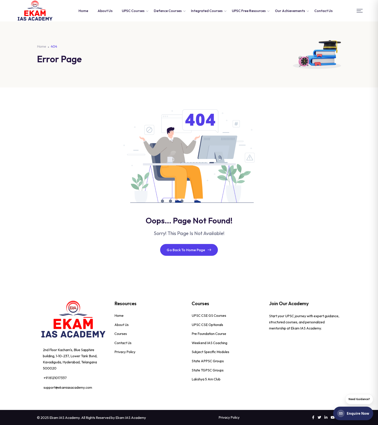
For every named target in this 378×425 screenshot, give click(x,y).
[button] (360, 11)
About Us (105, 11)
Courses (120, 333)
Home (83, 11)
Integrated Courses (206, 11)
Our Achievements (290, 11)
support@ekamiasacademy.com (68, 387)
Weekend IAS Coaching (209, 343)
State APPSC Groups (208, 361)
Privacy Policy (124, 352)
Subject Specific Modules (210, 352)
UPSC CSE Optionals (207, 324)
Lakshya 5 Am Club (206, 379)
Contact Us (323, 11)
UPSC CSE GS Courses (209, 315)
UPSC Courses (133, 11)
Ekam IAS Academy (131, 417)
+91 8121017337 (55, 378)
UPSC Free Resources (249, 11)
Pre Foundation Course (209, 333)
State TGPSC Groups (208, 370)
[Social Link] (313, 417)
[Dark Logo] (34, 10)
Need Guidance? (359, 399)
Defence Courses (168, 11)
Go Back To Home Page (186, 250)
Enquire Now (358, 413)
